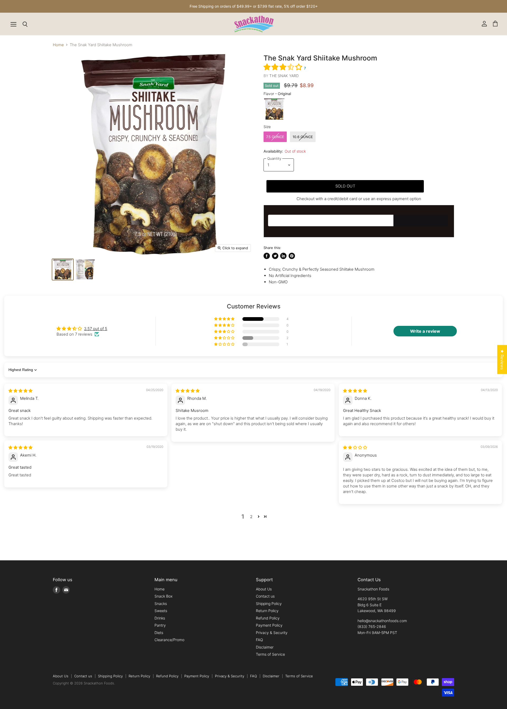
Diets (158, 632)
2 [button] (251, 516)
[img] (20, 390)
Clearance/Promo (169, 639)
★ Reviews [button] (502, 359)
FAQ (259, 639)
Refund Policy (268, 618)
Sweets (160, 610)
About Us (264, 589)
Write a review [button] (425, 331)
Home (58, 45)
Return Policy (267, 610)
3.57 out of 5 (95, 328)
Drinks (159, 618)
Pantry (160, 625)
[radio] (274, 109)
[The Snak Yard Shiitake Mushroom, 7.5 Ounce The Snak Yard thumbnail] (62, 269)
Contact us (265, 596)
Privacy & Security (272, 632)
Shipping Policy (269, 603)
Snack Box (163, 596)
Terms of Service (270, 654)
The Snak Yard (284, 75)
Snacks (160, 603)
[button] (284, 67)
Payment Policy (269, 625)
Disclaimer (265, 647)
